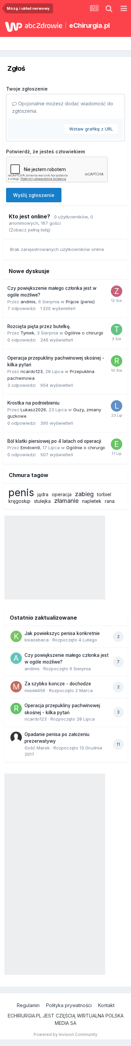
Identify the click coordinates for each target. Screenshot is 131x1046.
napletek (91, 501)
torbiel (104, 494)
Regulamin (28, 1005)
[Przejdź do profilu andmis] (16, 658)
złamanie (66, 500)
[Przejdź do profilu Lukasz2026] (116, 406)
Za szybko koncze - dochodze (58, 683)
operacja (62, 494)
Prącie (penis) (80, 301)
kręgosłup (19, 501)
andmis (28, 301)
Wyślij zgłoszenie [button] (33, 195)
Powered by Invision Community (65, 1034)
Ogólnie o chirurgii (83, 332)
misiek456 (35, 690)
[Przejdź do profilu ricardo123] (116, 361)
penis (21, 492)
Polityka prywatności (69, 1005)
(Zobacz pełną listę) (29, 229)
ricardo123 (31, 371)
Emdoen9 (30, 447)
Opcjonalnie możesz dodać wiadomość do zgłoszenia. (62, 107)
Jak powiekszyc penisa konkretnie (62, 633)
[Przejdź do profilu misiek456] (16, 686)
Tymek (27, 332)
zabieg (84, 494)
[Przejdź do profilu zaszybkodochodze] (116, 291)
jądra (42, 494)
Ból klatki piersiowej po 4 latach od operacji (54, 441)
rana (110, 501)
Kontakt (106, 1005)
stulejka (42, 501)
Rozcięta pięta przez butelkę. (39, 326)
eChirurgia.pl (89, 25)
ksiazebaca (37, 639)
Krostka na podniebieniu (33, 403)
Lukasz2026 (33, 409)
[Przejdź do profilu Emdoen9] (116, 444)
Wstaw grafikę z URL (91, 129)
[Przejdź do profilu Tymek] (116, 329)
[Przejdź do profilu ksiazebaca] (16, 636)
